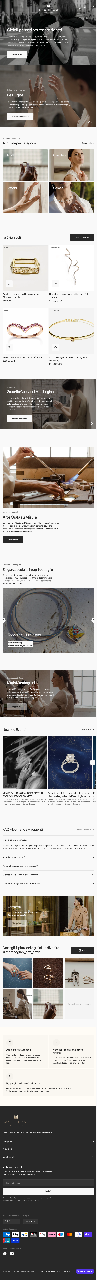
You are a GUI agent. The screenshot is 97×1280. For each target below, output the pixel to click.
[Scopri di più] (47, 32)
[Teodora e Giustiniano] (48, 616)
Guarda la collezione (20, 116)
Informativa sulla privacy (49, 1269)
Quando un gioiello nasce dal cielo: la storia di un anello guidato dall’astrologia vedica (68, 790)
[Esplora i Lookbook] (47, 402)
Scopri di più (17, 54)
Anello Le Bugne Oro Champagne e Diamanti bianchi (21, 295)
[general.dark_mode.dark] (78, 8)
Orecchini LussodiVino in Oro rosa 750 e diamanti (68, 295)
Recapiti (66, 1269)
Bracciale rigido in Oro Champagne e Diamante (67, 357)
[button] (4, 8)
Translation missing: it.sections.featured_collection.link (20, 639)
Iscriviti (48, 1189)
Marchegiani (14, 1269)
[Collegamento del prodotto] (25, 274)
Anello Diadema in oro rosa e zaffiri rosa (23, 355)
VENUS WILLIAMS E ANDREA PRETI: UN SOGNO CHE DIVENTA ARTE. (23, 789)
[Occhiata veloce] (9, 283)
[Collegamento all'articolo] (24, 767)
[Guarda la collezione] (47, 96)
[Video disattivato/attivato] (89, 104)
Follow (82, 947)
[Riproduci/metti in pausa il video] (84, 105)
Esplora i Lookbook (19, 417)
